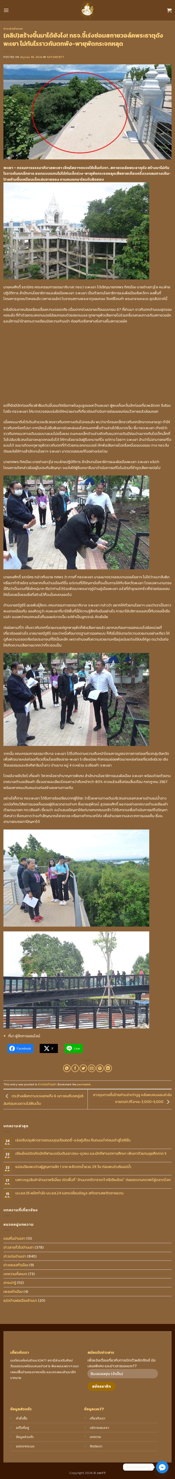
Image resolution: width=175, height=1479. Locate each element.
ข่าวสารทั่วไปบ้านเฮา (18, 1247)
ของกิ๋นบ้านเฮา (14, 1238)
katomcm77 (55, 57)
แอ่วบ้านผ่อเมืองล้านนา (20, 1300)
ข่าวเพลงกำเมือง (15, 1265)
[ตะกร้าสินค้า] (169, 10)
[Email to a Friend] (91, 1068)
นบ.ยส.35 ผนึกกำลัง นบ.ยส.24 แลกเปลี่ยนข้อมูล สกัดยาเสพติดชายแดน (69, 1193)
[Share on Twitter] (83, 1068)
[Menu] (6, 10)
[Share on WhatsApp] (67, 1068)
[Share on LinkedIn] (108, 1068)
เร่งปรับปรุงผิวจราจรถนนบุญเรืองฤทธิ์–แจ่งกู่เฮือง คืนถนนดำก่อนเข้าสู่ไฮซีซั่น (73, 1140)
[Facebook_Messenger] (162, 1467)
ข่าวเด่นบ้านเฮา (13, 28)
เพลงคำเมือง (13, 1291)
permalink (84, 1084)
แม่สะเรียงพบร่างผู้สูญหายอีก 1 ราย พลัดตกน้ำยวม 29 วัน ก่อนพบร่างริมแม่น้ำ (73, 1167)
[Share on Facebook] (75, 1068)
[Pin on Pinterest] (100, 1068)
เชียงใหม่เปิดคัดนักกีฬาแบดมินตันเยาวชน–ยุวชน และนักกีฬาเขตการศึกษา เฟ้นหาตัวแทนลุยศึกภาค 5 (90, 1153)
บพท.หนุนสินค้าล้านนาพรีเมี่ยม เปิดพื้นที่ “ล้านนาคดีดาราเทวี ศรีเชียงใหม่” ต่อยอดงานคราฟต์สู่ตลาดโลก (93, 1180)
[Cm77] (88, 10)
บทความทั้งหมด (15, 1274)
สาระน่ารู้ (9, 1282)
